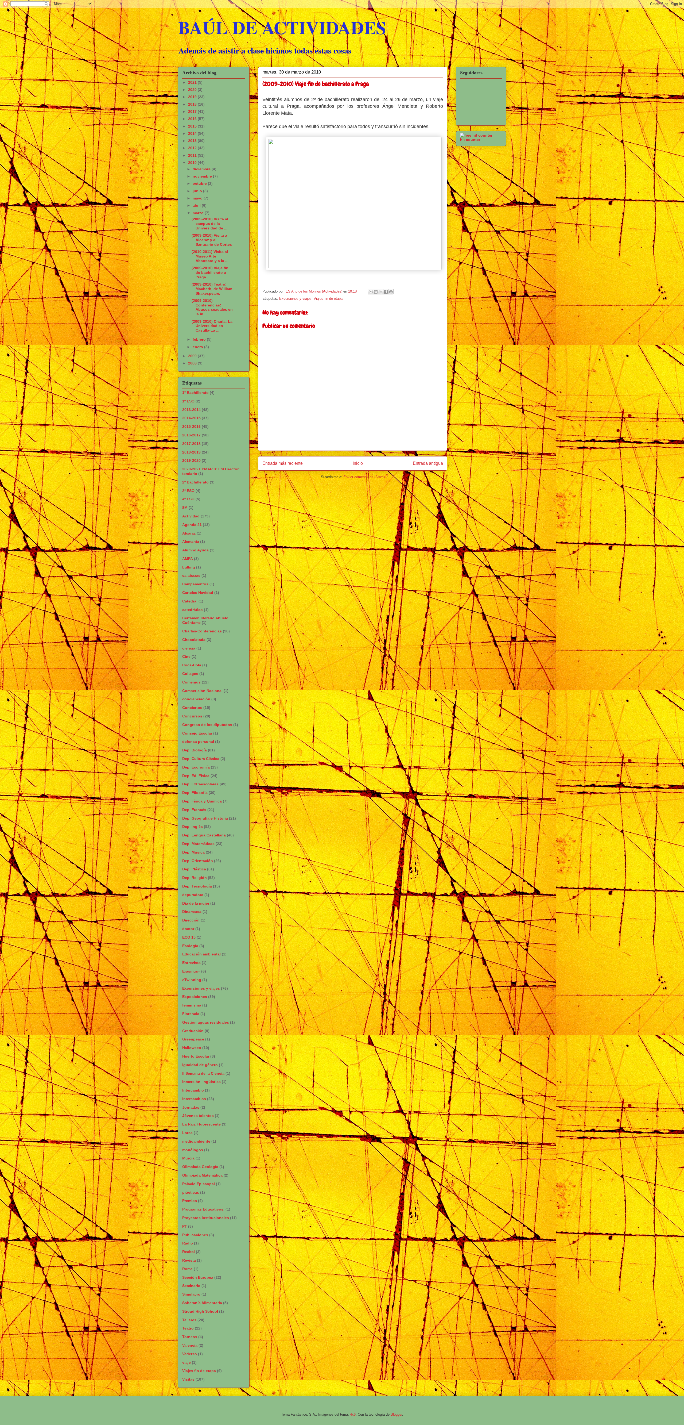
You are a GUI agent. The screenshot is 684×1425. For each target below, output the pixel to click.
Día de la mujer (195, 903)
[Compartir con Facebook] (385, 291)
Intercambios (194, 1099)
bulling (188, 567)
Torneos (189, 1337)
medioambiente (196, 1141)
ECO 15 (189, 937)
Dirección (191, 920)
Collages (190, 673)
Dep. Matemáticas (198, 844)
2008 (193, 363)
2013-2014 (191, 410)
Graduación (193, 1031)
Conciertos (192, 707)
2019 (193, 97)
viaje (186, 1362)
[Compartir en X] (380, 291)
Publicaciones (195, 1235)
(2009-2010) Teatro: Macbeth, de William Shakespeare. (212, 288)
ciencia (188, 648)
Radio (187, 1243)
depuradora (192, 895)
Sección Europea (197, 1277)
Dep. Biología (194, 750)
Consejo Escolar (197, 733)
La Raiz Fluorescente (201, 1124)
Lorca (187, 1133)
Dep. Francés (194, 810)
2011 (193, 155)
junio (198, 191)
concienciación (196, 699)
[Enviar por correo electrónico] (370, 291)
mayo (198, 198)
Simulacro (191, 1294)
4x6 (353, 1414)
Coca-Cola (191, 665)
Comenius (191, 682)
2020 (193, 89)
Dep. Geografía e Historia (205, 818)
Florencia (190, 1014)
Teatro (188, 1328)
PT (184, 1226)
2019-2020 (191, 460)
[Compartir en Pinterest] (391, 291)
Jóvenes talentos (198, 1115)
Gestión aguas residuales (205, 1022)
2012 (193, 148)
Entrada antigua (428, 463)
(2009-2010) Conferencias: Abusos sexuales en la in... (212, 307)
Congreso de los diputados (207, 725)
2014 (193, 133)
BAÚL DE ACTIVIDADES (282, 27)
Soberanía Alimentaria (202, 1303)
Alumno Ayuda (195, 550)
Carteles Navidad (197, 592)
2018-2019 (191, 452)
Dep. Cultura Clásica (200, 758)
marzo (199, 213)
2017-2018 (191, 443)
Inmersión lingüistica (201, 1082)
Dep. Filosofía (195, 792)
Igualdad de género (200, 1065)
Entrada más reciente (282, 463)
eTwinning (191, 980)
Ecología (190, 946)
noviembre (203, 176)
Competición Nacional (202, 691)
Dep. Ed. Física (195, 776)
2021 (193, 82)
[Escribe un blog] (375, 291)
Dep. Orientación (197, 861)
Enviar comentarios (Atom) (364, 477)
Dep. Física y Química (202, 801)
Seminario (191, 1286)
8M (185, 507)
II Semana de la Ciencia (203, 1073)
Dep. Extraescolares (200, 784)
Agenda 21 (192, 525)
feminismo (191, 1005)
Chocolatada (193, 639)
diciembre (202, 169)
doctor (188, 929)
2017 (193, 111)
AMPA (187, 558)
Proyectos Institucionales (205, 1218)
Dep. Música (193, 852)
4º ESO (188, 499)
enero (198, 347)
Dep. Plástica (194, 869)
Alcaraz (189, 533)
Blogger (396, 1414)
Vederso (189, 1354)
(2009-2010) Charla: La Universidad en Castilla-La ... (212, 326)
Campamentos (195, 584)
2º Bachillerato (195, 482)
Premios (189, 1201)
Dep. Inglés (192, 826)
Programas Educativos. (203, 1209)
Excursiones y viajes (295, 299)
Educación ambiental (201, 954)
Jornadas (190, 1107)
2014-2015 (191, 418)
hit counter (470, 139)
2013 (193, 141)
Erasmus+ (191, 971)
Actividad (191, 516)
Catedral (189, 601)
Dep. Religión (194, 877)
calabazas (191, 575)
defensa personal (198, 741)
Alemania (190, 541)
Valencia (189, 1345)
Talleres (189, 1320)
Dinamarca (191, 911)
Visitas (188, 1379)
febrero (200, 339)
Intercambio (193, 1090)
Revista (189, 1260)
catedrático (192, 610)
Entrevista (191, 963)
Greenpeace (193, 1039)
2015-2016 (191, 426)
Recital (188, 1252)
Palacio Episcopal (198, 1184)
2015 (193, 126)
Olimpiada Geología (200, 1167)
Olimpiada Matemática (202, 1175)
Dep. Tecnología (197, 886)
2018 (193, 104)
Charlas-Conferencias (202, 631)
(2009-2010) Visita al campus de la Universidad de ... (210, 223)
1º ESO (188, 401)
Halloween (191, 1048)
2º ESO (188, 491)
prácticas (190, 1192)
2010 (193, 162)
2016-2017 (191, 435)
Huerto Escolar (195, 1056)
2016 (193, 119)
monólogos (192, 1150)
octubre (200, 183)
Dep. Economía (196, 767)
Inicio (358, 463)
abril (197, 205)
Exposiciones (194, 996)
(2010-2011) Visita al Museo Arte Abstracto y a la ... (210, 256)
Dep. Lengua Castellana (204, 835)
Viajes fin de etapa (328, 299)
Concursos (192, 716)
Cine (186, 656)
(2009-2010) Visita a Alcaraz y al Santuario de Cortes (212, 240)
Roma (187, 1269)
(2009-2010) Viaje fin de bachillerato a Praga (210, 272)
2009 (193, 356)
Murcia (188, 1158)
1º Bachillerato (195, 392)
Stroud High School (200, 1311)
